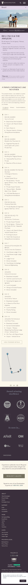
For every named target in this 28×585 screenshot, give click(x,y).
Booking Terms (5, 542)
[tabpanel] (14, 245)
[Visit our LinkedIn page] (15, 556)
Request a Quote (14, 476)
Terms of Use (5, 546)
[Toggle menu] (24, 3)
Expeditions (4, 519)
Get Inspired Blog (6, 517)
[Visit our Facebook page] (13, 556)
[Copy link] (14, 385)
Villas (3, 523)
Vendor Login (5, 536)
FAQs (3, 507)
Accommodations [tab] (20, 107)
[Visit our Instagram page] (11, 556)
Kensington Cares (6, 502)
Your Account (5, 532)
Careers (3, 500)
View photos (22, 26)
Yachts (3, 521)
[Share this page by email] (10, 385)
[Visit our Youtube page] (17, 556)
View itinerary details (12, 342)
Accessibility (5, 511)
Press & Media (5, 498)
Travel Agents (5, 534)
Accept (23, 581)
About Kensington (6, 496)
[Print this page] (17, 385)
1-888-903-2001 (17, 485)
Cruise (3, 525)
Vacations (4, 527)
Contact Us (4, 509)
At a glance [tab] (5, 107)
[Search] (20, 3)
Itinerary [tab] (12, 107)
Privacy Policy (5, 544)
